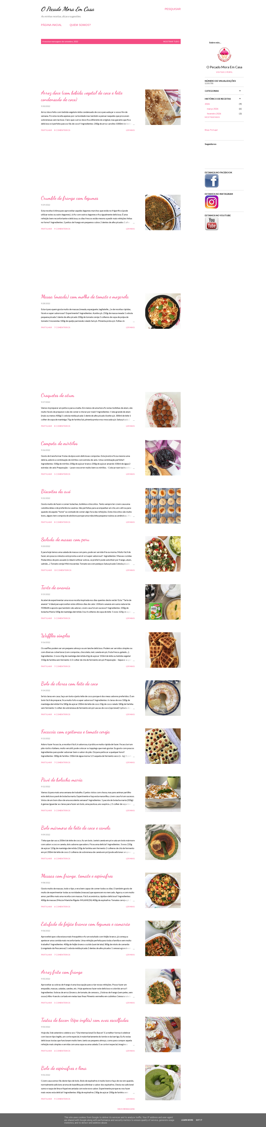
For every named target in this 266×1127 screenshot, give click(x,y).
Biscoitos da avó (56, 491)
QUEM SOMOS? (80, 24)
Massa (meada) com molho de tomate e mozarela (85, 297)
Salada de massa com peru (65, 539)
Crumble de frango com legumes (69, 198)
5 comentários (62, 474)
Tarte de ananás (55, 587)
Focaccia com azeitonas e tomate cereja (75, 732)
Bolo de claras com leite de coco (69, 684)
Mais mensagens (126, 1109)
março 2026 (212, 108)
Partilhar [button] (46, 130)
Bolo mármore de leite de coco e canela (76, 828)
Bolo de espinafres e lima (64, 1068)
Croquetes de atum (57, 395)
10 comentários (62, 570)
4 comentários (62, 714)
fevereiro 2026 (214, 113)
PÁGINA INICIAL (51, 24)
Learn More (187, 1120)
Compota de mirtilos (59, 443)
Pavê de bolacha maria (62, 780)
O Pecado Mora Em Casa (67, 8)
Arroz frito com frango (61, 972)
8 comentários (62, 130)
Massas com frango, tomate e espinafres (77, 876)
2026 (207, 103)
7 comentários (62, 327)
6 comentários (62, 858)
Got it (199, 1120)
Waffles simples (55, 635)
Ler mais (130, 130)
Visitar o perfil (224, 72)
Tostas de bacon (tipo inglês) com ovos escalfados (85, 1020)
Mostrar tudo (171, 41)
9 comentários (62, 229)
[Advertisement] (111, 70)
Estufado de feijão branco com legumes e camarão (85, 924)
